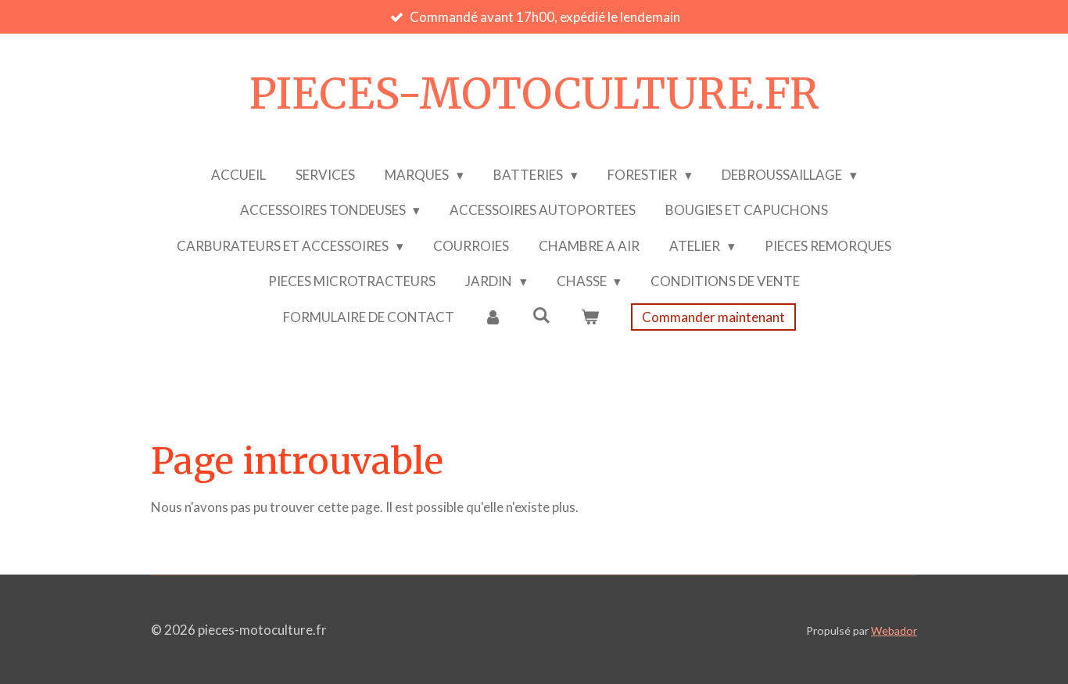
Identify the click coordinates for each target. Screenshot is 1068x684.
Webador (894, 630)
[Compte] (493, 317)
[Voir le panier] (589, 317)
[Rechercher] (541, 315)
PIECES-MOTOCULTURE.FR (534, 93)
